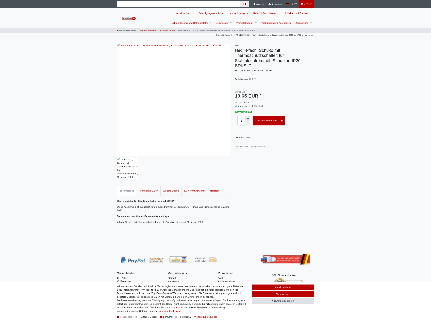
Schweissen (222, 23)
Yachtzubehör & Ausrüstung (276, 23)
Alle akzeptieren (282, 287)
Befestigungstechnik (209, 13)
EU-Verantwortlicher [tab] (194, 190)
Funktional (185, 316)
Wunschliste (244, 137)
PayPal (169, 316)
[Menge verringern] (247, 123)
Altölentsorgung (226, 281)
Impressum (173, 281)
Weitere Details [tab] (171, 190)
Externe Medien (149, 316)
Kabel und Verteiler (167, 30)
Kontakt (172, 277)
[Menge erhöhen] (247, 118)
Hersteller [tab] (215, 190)
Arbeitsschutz (183, 13)
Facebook (125, 281)
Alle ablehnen (283, 294)
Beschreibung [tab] (127, 190)
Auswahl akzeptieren (283, 300)
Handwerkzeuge (237, 13)
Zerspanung (302, 23)
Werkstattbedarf (245, 23)
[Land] (287, 4)
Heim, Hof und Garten (265, 13)
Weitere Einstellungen (206, 316)
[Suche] (244, 4)
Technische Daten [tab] (148, 190)
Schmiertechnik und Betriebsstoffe (190, 23)
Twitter (123, 277)
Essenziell (127, 316)
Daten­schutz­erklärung (169, 311)
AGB (220, 277)
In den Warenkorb (267, 120)
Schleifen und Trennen (296, 13)
